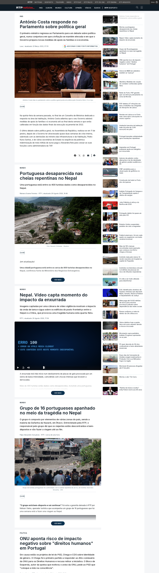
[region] (58, 346)
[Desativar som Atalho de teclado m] (28, 367)
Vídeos (88, 8)
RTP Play (77, 2)
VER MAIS (57, 280)
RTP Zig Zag (100, 2)
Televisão (60, 2)
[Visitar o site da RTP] (30, 2)
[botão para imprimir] (94, 156)
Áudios (97, 8)
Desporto (49, 2)
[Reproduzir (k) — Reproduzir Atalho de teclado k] (18, 367)
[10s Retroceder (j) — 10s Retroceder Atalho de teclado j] (23, 367)
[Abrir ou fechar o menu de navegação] (141, 7)
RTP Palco (88, 2)
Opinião (78, 8)
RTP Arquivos (124, 2)
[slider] (65, 368)
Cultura (68, 8)
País (41, 8)
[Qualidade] (92, 367)
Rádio (69, 2)
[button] (137, 8)
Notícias (38, 2)
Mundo (58, 8)
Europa (49, 8)
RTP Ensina (111, 2)
